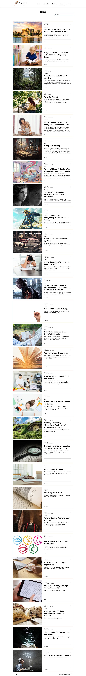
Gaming (46, 189)
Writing (45, 143)
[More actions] (70, 24)
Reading (46, 26)
